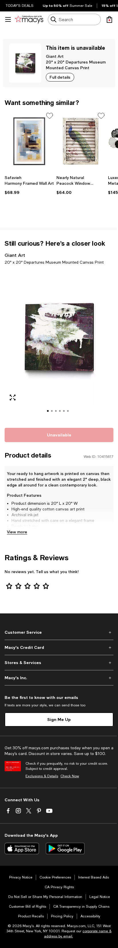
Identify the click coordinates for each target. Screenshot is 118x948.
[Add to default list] (49, 115)
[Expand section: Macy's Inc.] (59, 677)
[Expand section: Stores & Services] (59, 662)
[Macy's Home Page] (29, 19)
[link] (29, 185)
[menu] (8, 19)
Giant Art (55, 56)
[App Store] (22, 848)
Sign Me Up (59, 719)
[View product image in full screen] (12, 397)
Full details (60, 77)
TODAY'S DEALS (20, 6)
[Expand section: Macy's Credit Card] (59, 647)
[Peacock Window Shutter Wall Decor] (81, 141)
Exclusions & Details (41, 776)
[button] (59, 345)
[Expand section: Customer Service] (59, 632)
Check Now (69, 776)
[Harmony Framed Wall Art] (29, 141)
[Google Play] (65, 848)
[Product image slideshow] (59, 345)
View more (17, 531)
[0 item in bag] (109, 19)
